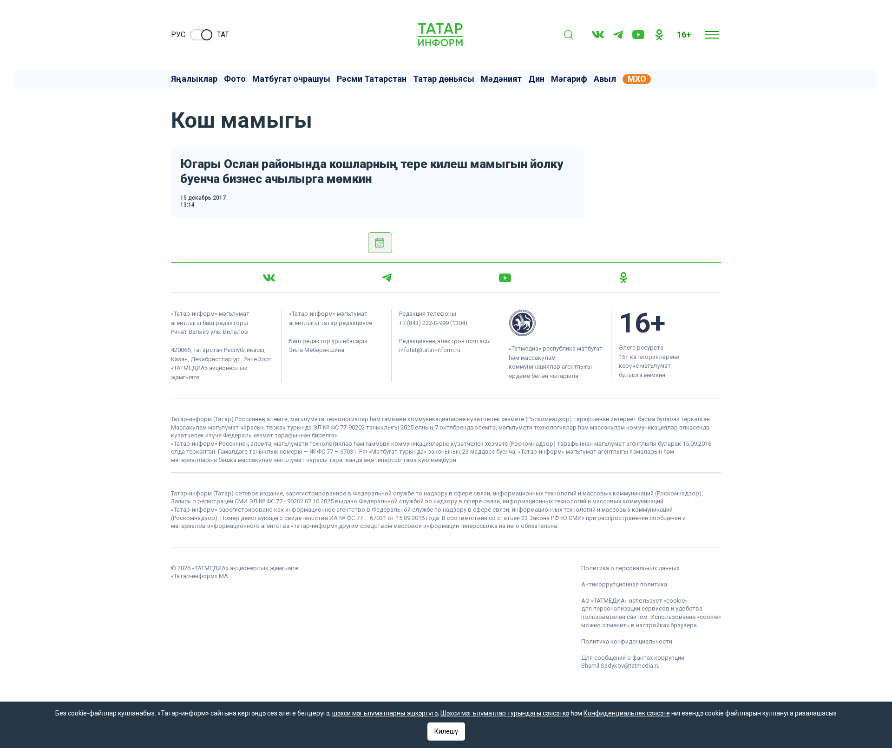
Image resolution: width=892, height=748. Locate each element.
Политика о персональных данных (630, 568)
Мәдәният (501, 79)
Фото (235, 79)
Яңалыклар (194, 79)
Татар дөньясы (443, 79)
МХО (637, 79)
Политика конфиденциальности (626, 641)
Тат (223, 34)
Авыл (605, 79)
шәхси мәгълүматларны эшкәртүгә (385, 713)
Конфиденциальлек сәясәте (627, 713)
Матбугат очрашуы (291, 79)
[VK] (598, 34)
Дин (536, 79)
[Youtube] (638, 35)
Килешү (446, 731)
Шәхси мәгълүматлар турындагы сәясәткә (504, 713)
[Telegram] (618, 35)
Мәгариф (569, 79)
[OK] (659, 35)
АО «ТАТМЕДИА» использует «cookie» (634, 600)
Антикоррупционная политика (624, 584)
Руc (178, 34)
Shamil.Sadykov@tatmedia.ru (620, 665)
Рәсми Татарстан (372, 79)
